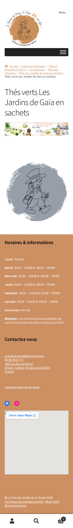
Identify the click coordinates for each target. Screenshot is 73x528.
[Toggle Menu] (63, 52)
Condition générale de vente (22, 387)
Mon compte (12, 521)
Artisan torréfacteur (33, 66)
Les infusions (37, 69)
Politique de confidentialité (24, 502)
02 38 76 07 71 (14, 360)
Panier (56, 517)
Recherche (36, 521)
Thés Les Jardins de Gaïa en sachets (41, 73)
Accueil (13, 66)
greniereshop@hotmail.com (24, 356)
